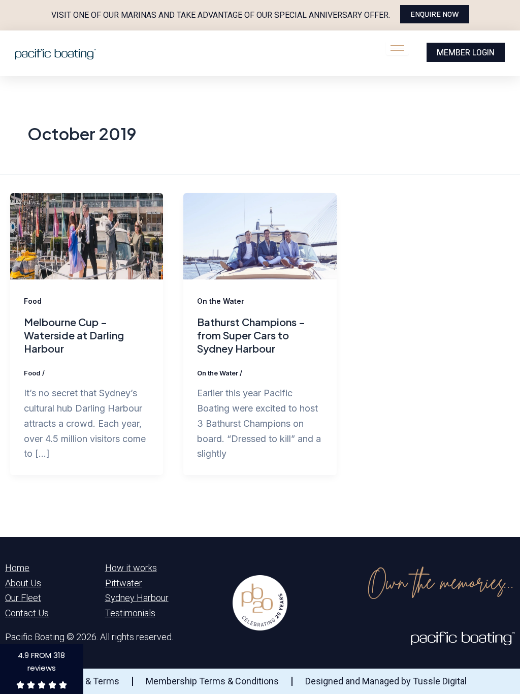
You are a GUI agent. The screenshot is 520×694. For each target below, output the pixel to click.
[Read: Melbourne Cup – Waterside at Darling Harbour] (86, 235)
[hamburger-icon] (397, 48)
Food (33, 301)
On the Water (220, 301)
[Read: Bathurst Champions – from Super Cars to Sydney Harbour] (259, 235)
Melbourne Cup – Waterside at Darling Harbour (74, 335)
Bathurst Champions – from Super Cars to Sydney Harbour (251, 335)
